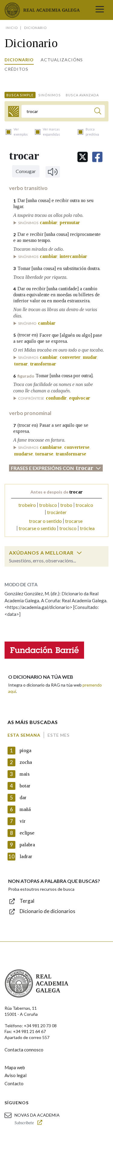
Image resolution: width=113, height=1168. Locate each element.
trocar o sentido (45, 521)
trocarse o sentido (37, 528)
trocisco (68, 528)
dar (23, 797)
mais (25, 774)
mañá (25, 809)
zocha (26, 762)
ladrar (26, 856)
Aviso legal (16, 1075)
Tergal (27, 901)
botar (25, 786)
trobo (66, 505)
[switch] (79, 553)
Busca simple (19, 95)
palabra (27, 845)
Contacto (14, 1083)
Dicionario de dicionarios (47, 911)
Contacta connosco (24, 1049)
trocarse (74, 521)
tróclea (87, 528)
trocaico (84, 505)
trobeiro (27, 505)
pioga (25, 750)
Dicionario (19, 59)
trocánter (57, 512)
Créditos (16, 69)
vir (23, 821)
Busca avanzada (82, 95)
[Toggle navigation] (99, 10)
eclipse (27, 833)
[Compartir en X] (82, 157)
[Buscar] (97, 112)
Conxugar (26, 171)
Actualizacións (62, 59)
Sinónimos (49, 95)
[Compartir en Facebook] (97, 157)
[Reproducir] (53, 172)
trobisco (48, 505)
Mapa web (15, 1067)
